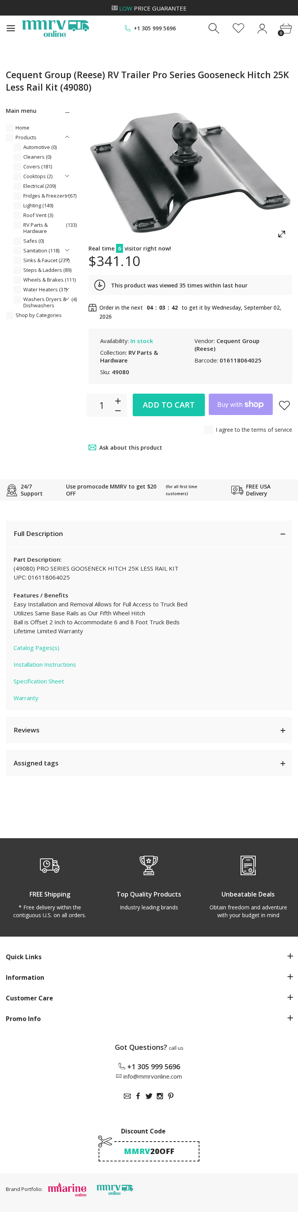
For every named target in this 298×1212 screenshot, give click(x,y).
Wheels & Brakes (49, 279)
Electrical (39, 185)
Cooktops (37, 176)
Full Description (38, 533)
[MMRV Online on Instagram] (159, 1096)
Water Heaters (45, 289)
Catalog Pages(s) (36, 648)
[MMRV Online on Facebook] (138, 1096)
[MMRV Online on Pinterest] (170, 1096)
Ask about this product (130, 447)
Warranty (26, 698)
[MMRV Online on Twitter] (149, 1096)
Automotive (40, 147)
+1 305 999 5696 (155, 28)
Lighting (38, 205)
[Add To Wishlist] (284, 405)
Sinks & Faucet (46, 260)
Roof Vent (38, 215)
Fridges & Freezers (49, 195)
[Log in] (262, 28)
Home (22, 127)
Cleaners (37, 156)
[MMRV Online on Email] (127, 1096)
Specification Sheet (39, 681)
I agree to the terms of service (254, 429)
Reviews (27, 729)
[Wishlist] (238, 28)
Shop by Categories (39, 315)
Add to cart (169, 404)
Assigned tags (36, 762)
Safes (33, 240)
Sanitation (41, 250)
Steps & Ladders (47, 269)
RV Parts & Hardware (50, 228)
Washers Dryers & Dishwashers (50, 302)
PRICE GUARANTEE (153, 8)
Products (26, 137)
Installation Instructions (45, 664)
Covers (37, 166)
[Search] (215, 28)
